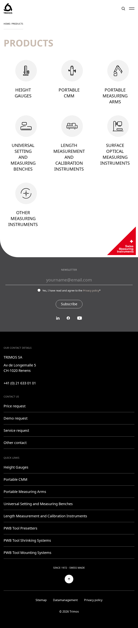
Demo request (15, 418)
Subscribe (69, 304)
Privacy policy (91, 290)
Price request (15, 406)
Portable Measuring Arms (25, 491)
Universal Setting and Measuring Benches (38, 503)
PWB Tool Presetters (20, 528)
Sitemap (41, 600)
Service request (16, 430)
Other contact (15, 442)
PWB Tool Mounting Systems (27, 552)
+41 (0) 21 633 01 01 (20, 383)
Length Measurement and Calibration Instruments (45, 516)
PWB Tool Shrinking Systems (27, 540)
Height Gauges (16, 467)
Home (7, 23)
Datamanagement (65, 600)
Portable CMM (15, 479)
